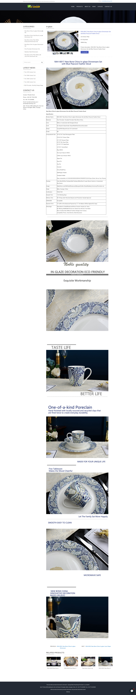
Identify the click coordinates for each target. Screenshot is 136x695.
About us (87, 6)
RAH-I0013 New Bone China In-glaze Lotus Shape (98, 646)
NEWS (94, 6)
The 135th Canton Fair (30, 78)
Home (72, 6)
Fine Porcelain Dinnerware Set (32, 49)
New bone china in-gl (87, 668)
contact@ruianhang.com (107, 1)
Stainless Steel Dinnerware (31, 51)
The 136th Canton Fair (30, 75)
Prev (49, 41)
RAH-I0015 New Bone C (105, 668)
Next (76, 41)
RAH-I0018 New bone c (53, 668)
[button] (131, 690)
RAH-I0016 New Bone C (70, 668)
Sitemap (68, 691)
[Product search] (42, 62)
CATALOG (100, 6)
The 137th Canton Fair (30, 72)
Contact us (108, 6)
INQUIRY (85, 52)
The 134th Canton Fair (30, 82)
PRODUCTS (79, 6)
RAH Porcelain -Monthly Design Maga (33, 85)
